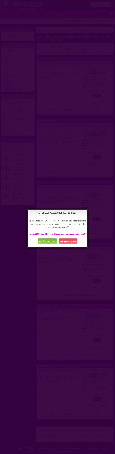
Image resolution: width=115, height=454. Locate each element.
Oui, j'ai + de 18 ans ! (47, 241)
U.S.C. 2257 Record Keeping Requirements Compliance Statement (57, 233)
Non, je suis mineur (68, 241)
